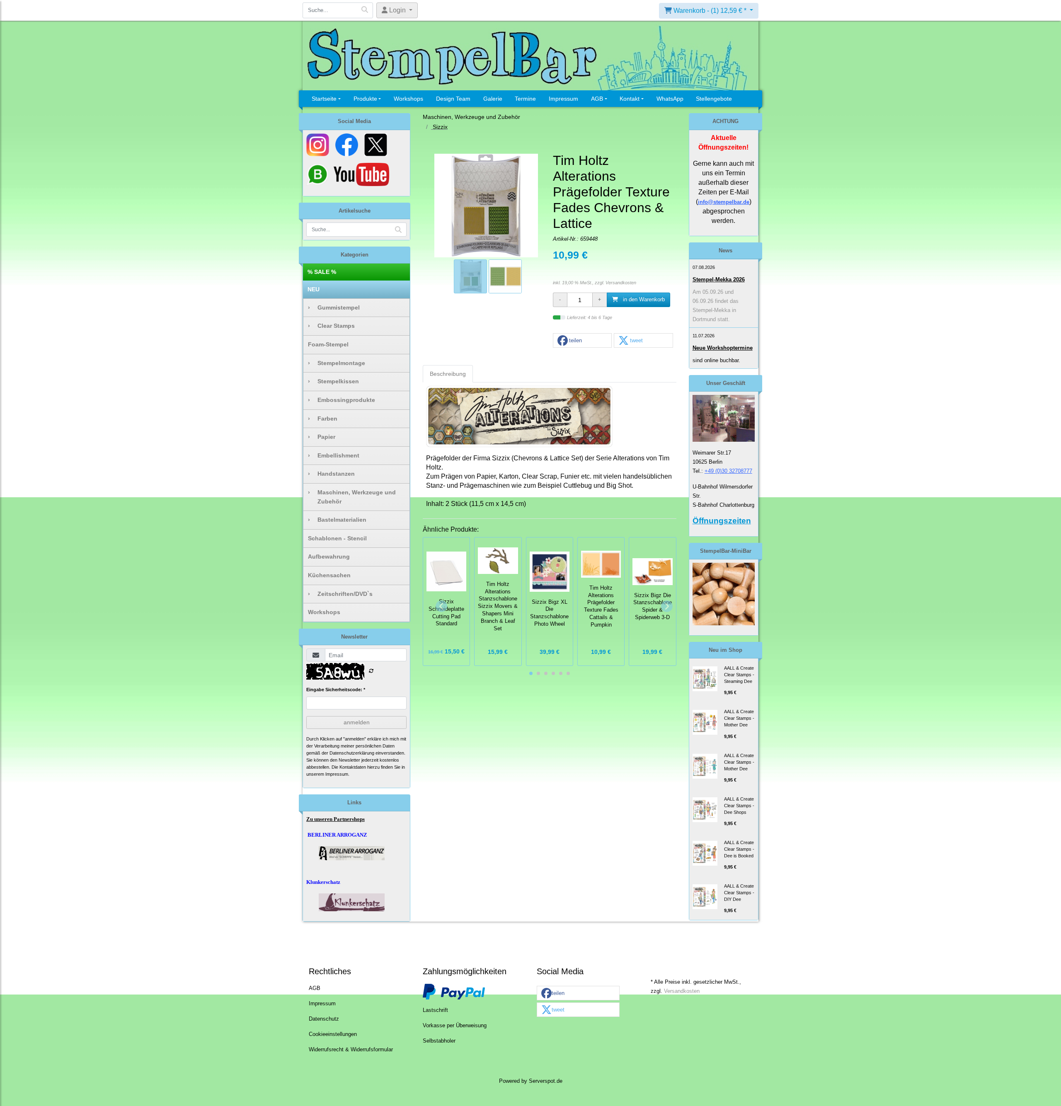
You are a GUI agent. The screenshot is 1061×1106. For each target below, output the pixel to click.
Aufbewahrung (329, 556)
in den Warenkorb (643, 300)
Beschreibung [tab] (448, 373)
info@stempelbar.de (723, 202)
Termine (525, 98)
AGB (597, 98)
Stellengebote (714, 98)
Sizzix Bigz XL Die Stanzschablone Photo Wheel (549, 613)
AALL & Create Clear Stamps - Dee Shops (739, 805)
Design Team (453, 98)
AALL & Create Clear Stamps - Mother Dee (739, 718)
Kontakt (630, 98)
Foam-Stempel (328, 344)
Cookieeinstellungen (333, 1034)
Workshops (408, 98)
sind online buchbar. (716, 360)
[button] (582, 341)
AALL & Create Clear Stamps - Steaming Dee (739, 675)
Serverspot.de (545, 1081)
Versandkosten (621, 282)
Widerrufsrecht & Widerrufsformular (351, 1050)
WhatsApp (669, 98)
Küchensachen (329, 575)
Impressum (563, 98)
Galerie (492, 98)
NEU (314, 289)
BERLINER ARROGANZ (337, 835)
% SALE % (322, 272)
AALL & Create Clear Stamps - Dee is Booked (739, 849)
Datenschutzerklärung (351, 752)
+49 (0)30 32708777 (728, 471)
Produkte (365, 98)
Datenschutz (324, 1019)
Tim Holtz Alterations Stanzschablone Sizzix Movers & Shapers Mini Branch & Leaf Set (498, 606)
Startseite (324, 98)
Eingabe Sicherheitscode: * (335, 689)
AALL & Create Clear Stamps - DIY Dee (739, 892)
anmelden (357, 722)
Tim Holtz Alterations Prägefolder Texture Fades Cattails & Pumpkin (601, 606)
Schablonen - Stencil (337, 538)
